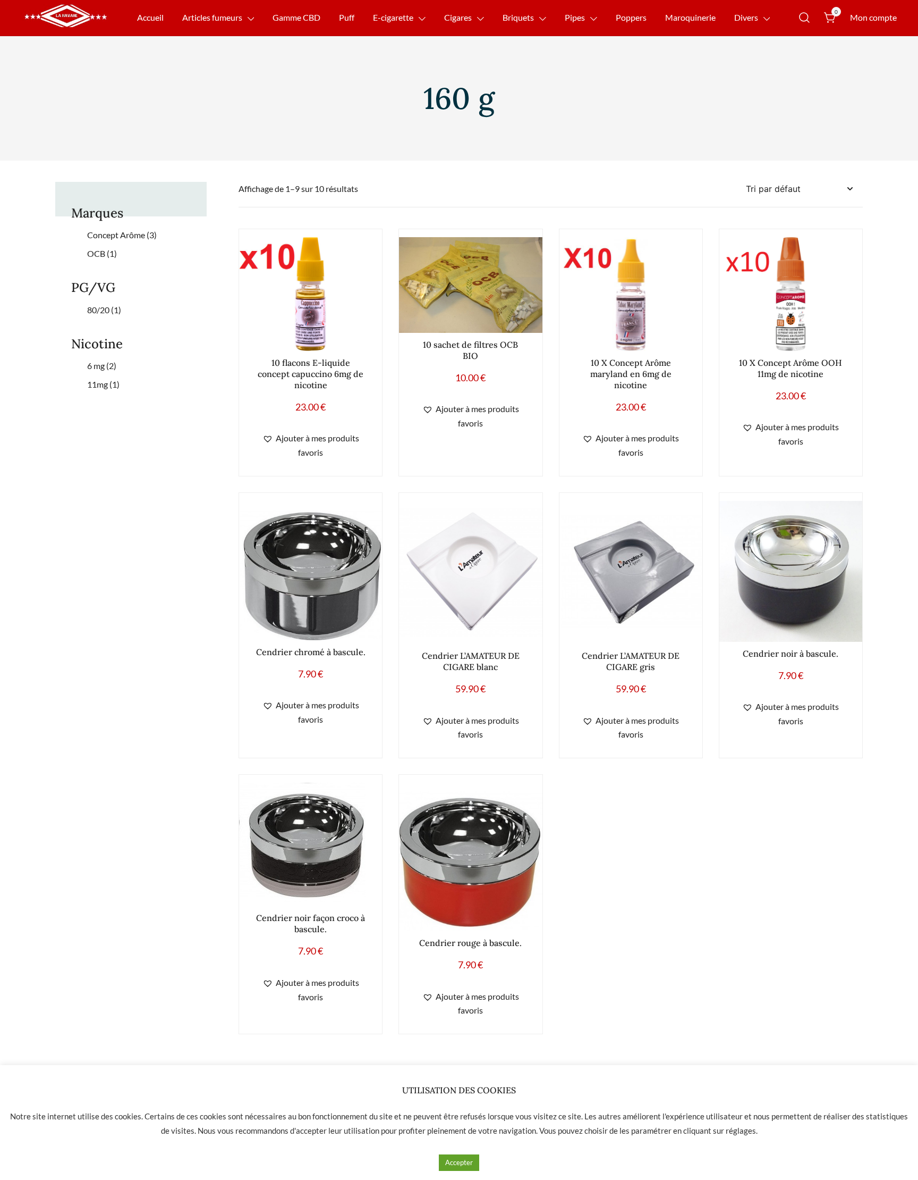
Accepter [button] (459, 1162)
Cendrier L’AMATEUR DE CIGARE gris (630, 661)
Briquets (518, 17)
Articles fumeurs (212, 17)
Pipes (575, 17)
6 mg (101, 366)
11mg (103, 384)
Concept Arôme (122, 235)
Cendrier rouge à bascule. (470, 943)
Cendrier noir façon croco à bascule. (310, 923)
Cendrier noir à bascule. (790, 653)
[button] (310, 445)
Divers (746, 17)
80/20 (104, 310)
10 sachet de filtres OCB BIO (470, 350)
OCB (102, 253)
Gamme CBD (296, 17)
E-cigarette (393, 17)
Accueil (150, 17)
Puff (346, 17)
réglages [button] (741, 1130)
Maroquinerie (690, 17)
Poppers (631, 17)
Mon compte (873, 17)
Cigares (458, 17)
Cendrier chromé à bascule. (311, 652)
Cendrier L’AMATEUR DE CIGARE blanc (471, 661)
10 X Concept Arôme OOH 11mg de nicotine (790, 368)
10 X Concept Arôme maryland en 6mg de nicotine (631, 373)
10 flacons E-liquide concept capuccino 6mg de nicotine (310, 373)
